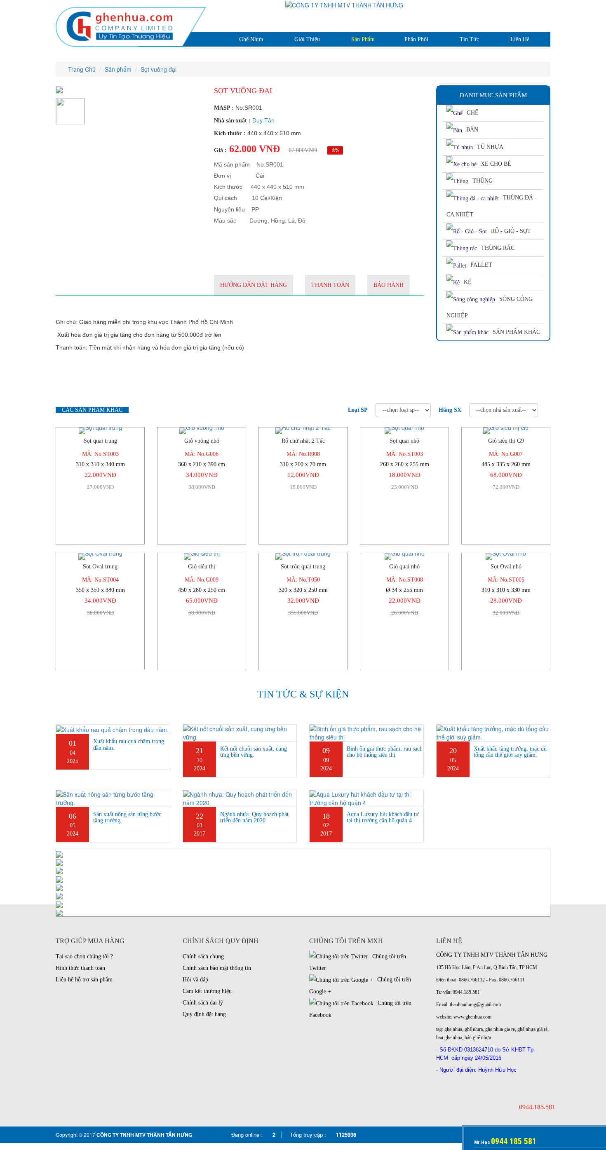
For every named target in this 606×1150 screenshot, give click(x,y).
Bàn (472, 130)
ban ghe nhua (449, 1037)
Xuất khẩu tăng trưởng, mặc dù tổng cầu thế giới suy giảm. (510, 752)
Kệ (468, 282)
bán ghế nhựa (478, 1037)
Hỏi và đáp (195, 979)
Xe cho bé (496, 164)
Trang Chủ (81, 69)
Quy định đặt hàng (204, 1014)
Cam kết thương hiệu (207, 991)
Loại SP (358, 410)
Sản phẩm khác (516, 332)
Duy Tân (263, 120)
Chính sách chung (203, 956)
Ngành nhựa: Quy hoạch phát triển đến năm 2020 (254, 817)
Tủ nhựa (490, 147)
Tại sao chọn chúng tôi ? (84, 956)
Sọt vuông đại (158, 69)
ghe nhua (453, 1029)
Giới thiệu (307, 39)
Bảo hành (388, 285)
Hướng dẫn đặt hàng (253, 285)
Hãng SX (450, 410)
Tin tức (469, 39)
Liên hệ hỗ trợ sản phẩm (84, 979)
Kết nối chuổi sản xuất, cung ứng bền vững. (253, 752)
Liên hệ (519, 39)
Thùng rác (497, 248)
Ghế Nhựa (251, 39)
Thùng (482, 181)
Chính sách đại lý (203, 1003)
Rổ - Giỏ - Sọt (511, 231)
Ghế (473, 113)
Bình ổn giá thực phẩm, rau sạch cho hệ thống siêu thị (385, 752)
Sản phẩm (363, 39)
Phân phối (416, 39)
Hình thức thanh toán (80, 968)
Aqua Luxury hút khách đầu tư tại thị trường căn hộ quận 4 (383, 817)
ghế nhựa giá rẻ (532, 1029)
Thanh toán (330, 285)
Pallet (481, 265)
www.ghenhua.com (472, 1017)
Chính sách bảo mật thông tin (217, 968)
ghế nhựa (474, 1029)
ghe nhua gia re (500, 1029)
